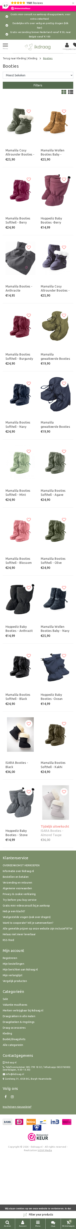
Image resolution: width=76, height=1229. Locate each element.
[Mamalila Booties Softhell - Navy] (20, 394)
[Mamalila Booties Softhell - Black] (20, 666)
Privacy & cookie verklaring (19, 894)
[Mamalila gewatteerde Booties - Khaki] (55, 326)
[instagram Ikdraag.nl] (12, 1097)
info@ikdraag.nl (15, 1074)
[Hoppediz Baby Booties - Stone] (20, 802)
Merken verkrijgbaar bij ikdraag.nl (23, 1010)
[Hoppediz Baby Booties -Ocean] (55, 666)
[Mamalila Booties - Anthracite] (20, 258)
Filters (38, 85)
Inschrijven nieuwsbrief (17, 1106)
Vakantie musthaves (15, 1004)
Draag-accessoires (14, 1027)
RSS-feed (8, 940)
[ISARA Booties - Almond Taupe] (55, 802)
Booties (48, 58)
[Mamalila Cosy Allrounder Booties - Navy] (55, 258)
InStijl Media (45, 1150)
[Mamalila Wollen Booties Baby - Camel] (55, 122)
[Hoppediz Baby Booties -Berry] (55, 190)
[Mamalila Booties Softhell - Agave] (55, 462)
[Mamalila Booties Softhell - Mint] (20, 462)
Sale (5, 999)
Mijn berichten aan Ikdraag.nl (20, 969)
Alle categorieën (13, 1044)
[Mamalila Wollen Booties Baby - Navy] (55, 598)
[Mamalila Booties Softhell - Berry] (20, 190)
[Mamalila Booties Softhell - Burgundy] (20, 326)
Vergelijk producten (15, 981)
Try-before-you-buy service (20, 899)
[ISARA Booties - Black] (20, 734)
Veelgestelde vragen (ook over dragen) (27, 917)
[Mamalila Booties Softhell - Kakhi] (55, 734)
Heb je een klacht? (14, 911)
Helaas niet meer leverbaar (19, 934)
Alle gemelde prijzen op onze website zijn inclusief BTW (37, 928)
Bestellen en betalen (16, 876)
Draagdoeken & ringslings (19, 1021)
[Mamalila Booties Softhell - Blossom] (20, 530)
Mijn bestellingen (13, 963)
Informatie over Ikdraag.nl (18, 871)
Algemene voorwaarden (17, 888)
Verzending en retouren (17, 882)
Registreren (10, 958)
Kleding (32, 58)
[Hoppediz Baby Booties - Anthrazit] (20, 598)
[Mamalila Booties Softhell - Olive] (55, 530)
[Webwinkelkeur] (38, 1137)
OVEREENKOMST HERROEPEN (21, 865)
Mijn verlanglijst (12, 975)
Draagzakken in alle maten (19, 1016)
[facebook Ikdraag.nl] (5, 1097)
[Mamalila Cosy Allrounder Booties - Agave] (20, 122)
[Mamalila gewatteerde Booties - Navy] (55, 394)
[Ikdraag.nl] (38, 46)
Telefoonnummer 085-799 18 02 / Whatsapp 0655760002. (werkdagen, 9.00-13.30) (37, 1068)
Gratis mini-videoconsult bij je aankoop (26, 905)
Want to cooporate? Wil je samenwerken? (28, 922)
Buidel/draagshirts (14, 1039)
